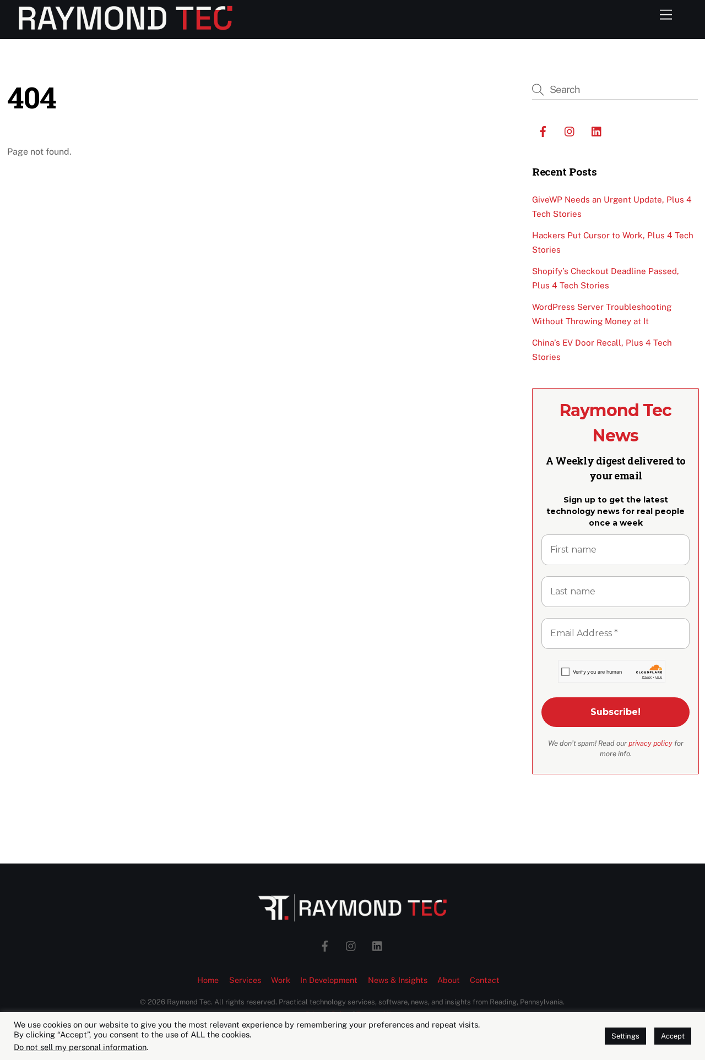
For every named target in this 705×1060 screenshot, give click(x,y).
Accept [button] (673, 1036)
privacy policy (650, 743)
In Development (328, 980)
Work (280, 980)
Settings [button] (625, 1036)
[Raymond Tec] (125, 25)
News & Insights (397, 980)
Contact (485, 980)
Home (208, 980)
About (448, 980)
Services (245, 980)
